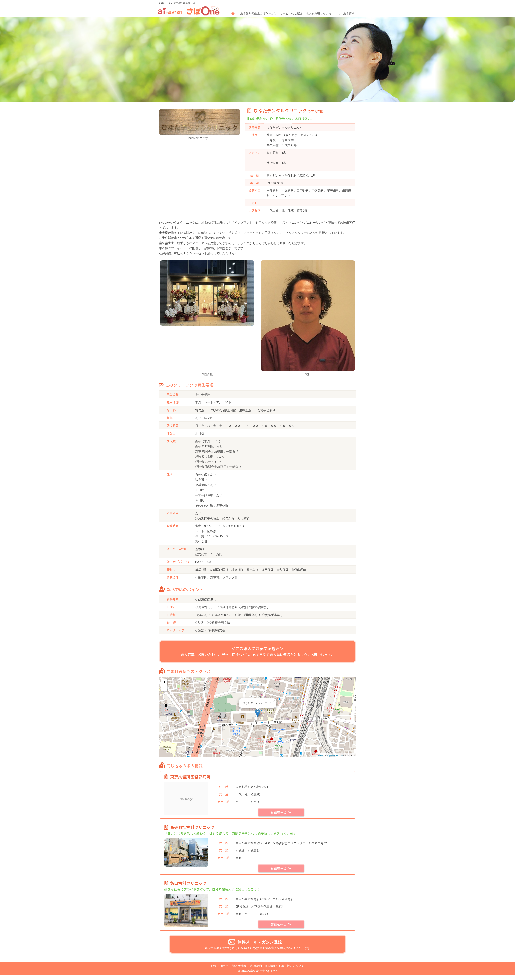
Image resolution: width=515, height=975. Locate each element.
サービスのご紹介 (291, 13)
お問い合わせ (219, 965)
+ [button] (164, 682)
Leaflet (320, 755)
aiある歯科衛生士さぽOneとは (257, 13)
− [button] (164, 688)
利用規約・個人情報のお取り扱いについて (277, 965)
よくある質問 (346, 13)
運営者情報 (239, 965)
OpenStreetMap (335, 755)
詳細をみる (279, 812)
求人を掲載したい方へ (320, 13)
